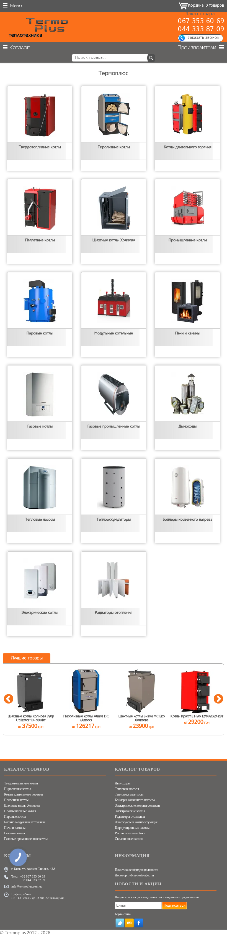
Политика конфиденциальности (136, 870)
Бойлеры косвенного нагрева (135, 800)
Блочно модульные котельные (24, 822)
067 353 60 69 (201, 22)
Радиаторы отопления (130, 817)
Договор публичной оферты (134, 875)
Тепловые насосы (127, 789)
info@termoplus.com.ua (26, 886)
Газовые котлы (14, 833)
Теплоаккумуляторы (129, 794)
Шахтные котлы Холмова (22, 805)
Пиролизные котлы (17, 789)
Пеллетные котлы (16, 800)
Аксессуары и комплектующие (136, 822)
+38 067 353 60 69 (32, 876)
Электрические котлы (130, 811)
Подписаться (174, 905)
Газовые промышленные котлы (26, 839)
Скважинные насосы (129, 839)
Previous (8, 699)
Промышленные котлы (20, 811)
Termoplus (15, 933)
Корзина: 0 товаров (206, 5)
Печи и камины (14, 828)
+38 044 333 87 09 (32, 880)
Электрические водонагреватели (137, 805)
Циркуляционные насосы (132, 828)
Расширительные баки (130, 833)
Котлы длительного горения (23, 794)
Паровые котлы (15, 817)
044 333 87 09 (201, 30)
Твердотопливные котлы (21, 783)
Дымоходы (122, 783)
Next (218, 699)
